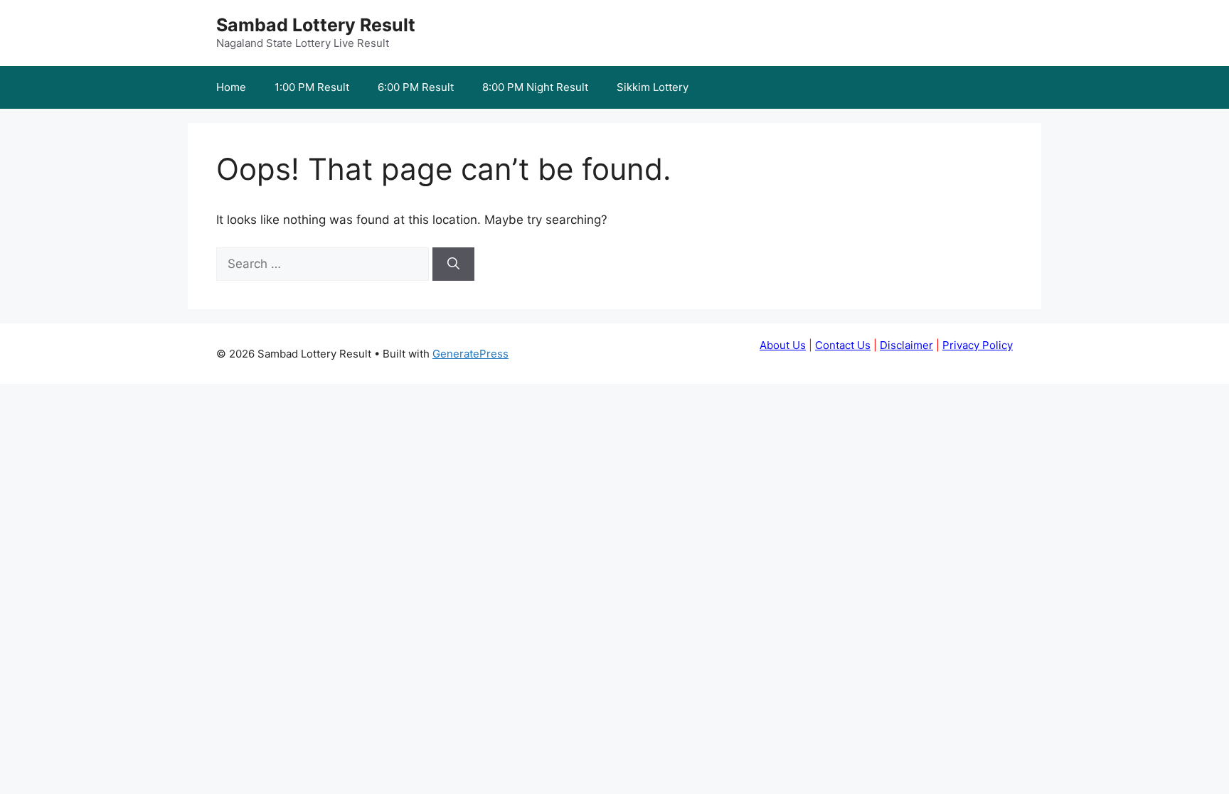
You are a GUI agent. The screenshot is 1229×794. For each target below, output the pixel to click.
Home (231, 87)
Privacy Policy (977, 345)
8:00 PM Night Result (535, 87)
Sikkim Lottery (652, 87)
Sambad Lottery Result (315, 25)
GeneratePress (470, 353)
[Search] (453, 264)
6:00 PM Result (416, 87)
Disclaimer (906, 345)
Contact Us (843, 345)
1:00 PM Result (312, 87)
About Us (783, 345)
